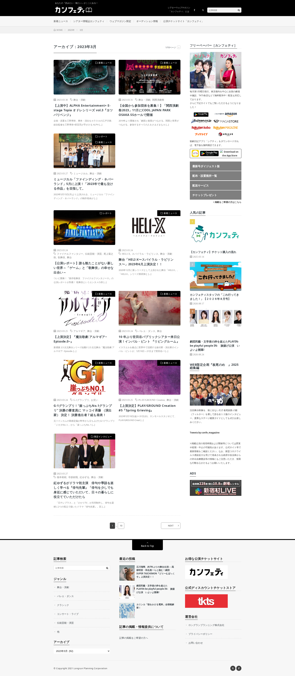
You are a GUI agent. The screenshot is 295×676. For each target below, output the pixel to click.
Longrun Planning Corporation (90, 668)
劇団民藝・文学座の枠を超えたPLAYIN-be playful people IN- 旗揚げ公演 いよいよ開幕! (215, 346)
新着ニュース (61, 21)
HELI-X (126, 253)
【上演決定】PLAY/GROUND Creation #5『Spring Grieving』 (147, 408)
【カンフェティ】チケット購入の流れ (213, 252)
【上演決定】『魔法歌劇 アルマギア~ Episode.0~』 (80, 339)
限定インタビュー (103, 436)
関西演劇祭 (158, 99)
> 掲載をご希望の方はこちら (227, 202)
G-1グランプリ (81, 400)
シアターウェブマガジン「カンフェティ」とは (179, 9)
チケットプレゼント (204, 195)
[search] (238, 10)
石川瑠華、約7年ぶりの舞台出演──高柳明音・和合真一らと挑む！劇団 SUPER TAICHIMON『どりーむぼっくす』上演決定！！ (155, 571)
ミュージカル (80, 173)
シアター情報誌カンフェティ (88, 21)
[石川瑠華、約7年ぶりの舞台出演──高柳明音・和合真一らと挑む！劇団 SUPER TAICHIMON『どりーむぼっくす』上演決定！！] (127, 573)
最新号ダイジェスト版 (206, 166)
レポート (103, 136)
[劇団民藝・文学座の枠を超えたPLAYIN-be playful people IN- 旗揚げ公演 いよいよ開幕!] (127, 591)
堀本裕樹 (61, 477)
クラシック (63, 605)
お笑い (94, 400)
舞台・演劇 (79, 99)
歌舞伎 (61, 257)
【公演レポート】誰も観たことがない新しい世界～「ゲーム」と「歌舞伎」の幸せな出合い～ (84, 267)
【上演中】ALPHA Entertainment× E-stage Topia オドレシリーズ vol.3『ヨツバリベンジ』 (83, 110)
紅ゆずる (84, 477)
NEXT (170, 525)
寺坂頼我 (73, 477)
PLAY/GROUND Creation (151, 400)
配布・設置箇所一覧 (204, 176)
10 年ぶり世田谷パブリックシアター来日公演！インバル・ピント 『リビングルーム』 (149, 339)
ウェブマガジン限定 (120, 21)
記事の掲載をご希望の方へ (133, 637)
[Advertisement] (149, 168)
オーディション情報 (147, 21)
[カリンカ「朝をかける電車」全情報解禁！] (127, 610)
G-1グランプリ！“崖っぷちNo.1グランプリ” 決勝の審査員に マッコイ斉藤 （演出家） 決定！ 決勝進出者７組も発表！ (83, 410)
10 (121, 525)
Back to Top (147, 545)
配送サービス (200, 185)
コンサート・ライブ (68, 613)
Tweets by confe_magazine (205, 432)
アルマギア (79, 331)
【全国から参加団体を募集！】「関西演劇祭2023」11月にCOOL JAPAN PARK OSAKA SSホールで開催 (149, 110)
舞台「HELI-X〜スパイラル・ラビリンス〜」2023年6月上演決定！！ (146, 261)
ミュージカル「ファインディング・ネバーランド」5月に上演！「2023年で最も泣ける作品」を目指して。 (84, 183)
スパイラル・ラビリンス (145, 253)
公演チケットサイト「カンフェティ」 (183, 21)
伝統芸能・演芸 (93, 253)
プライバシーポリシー (200, 633)
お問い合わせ (195, 642)
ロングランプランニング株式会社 (206, 625)
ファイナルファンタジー (70, 253)
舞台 (69, 257)
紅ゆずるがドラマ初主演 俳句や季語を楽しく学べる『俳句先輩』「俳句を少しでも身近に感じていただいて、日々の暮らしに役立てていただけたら (84, 490)
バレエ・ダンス (146, 331)
